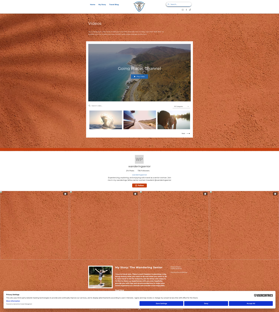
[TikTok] (190, 10)
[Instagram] (182, 10)
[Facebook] (186, 10)
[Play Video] (105, 120)
